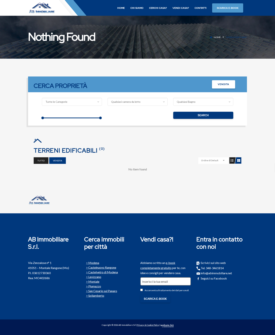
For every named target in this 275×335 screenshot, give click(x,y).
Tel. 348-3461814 (212, 268)
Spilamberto (96, 295)
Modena (93, 262)
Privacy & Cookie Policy (148, 325)
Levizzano (94, 276)
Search (203, 115)
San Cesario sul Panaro (102, 290)
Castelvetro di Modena (103, 271)
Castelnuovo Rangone (102, 267)
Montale (93, 281)
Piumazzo (94, 285)
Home (217, 37)
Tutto (41, 160)
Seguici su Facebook (213, 278)
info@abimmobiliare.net (216, 273)
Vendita (223, 84)
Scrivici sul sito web (213, 263)
